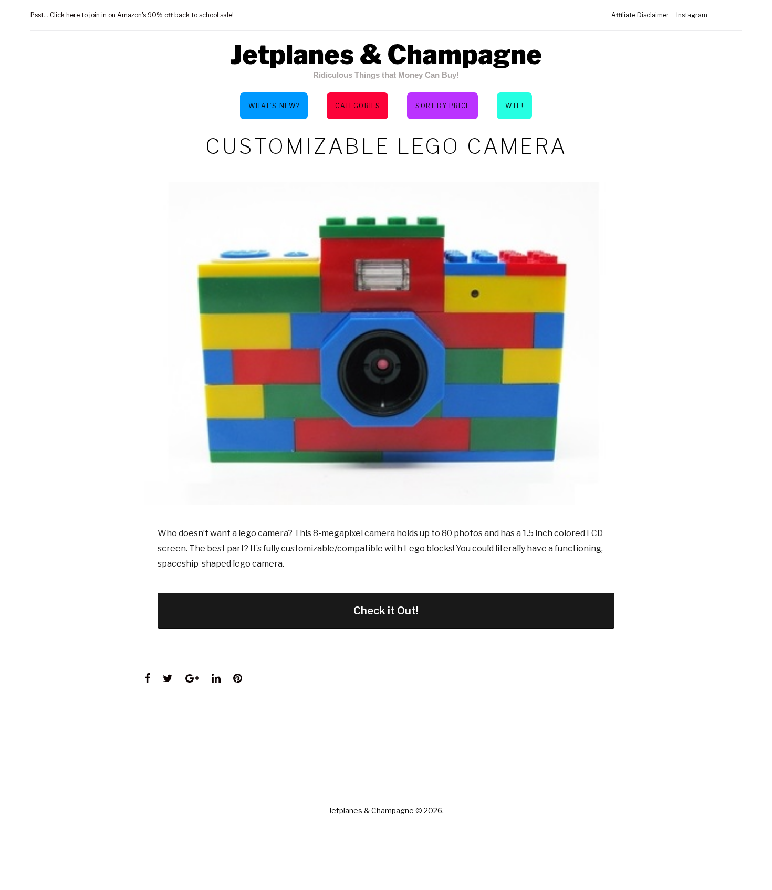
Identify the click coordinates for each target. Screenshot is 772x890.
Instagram (691, 15)
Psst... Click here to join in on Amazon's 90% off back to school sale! (132, 15)
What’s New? (273, 106)
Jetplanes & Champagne (386, 54)
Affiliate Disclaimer (640, 15)
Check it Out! (386, 610)
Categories (357, 106)
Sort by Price (442, 106)
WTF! (514, 106)
